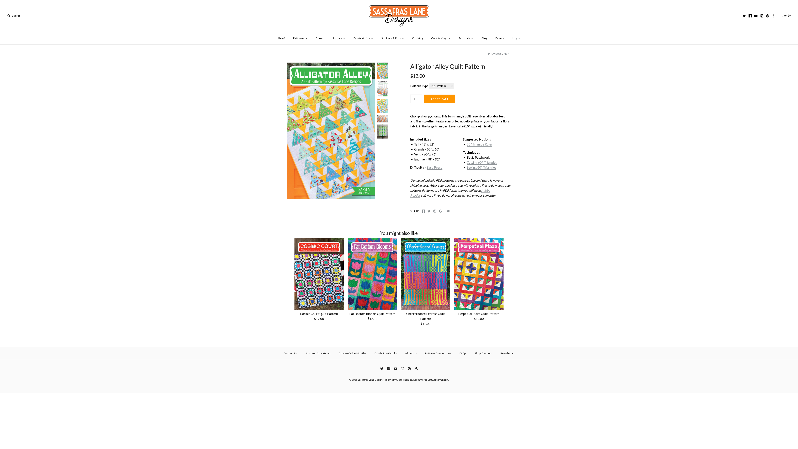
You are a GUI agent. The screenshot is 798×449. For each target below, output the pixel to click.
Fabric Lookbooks (385, 353)
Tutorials (466, 38)
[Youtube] (755, 15)
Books (320, 38)
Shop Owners (483, 353)
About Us (411, 353)
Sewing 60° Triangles (481, 167)
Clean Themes (404, 379)
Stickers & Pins (392, 38)
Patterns (300, 38)
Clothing (417, 38)
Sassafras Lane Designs (371, 379)
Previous (495, 53)
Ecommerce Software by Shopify (431, 379)
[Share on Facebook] (423, 211)
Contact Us (290, 353)
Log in (516, 38)
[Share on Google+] (441, 211)
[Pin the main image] (434, 211)
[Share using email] (448, 211)
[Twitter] (744, 15)
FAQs (463, 353)
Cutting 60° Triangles (482, 162)
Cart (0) (787, 15)
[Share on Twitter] (429, 211)
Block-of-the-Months (352, 353)
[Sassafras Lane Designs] (399, 7)
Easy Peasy (434, 167)
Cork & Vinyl (440, 38)
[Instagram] (761, 15)
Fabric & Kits (363, 38)
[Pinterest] (767, 15)
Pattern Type (419, 86)
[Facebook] (750, 15)
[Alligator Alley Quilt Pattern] (331, 65)
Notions (338, 38)
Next (507, 53)
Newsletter (507, 353)
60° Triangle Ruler (479, 144)
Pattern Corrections (438, 353)
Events (499, 38)
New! (281, 38)
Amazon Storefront (318, 353)
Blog (484, 38)
